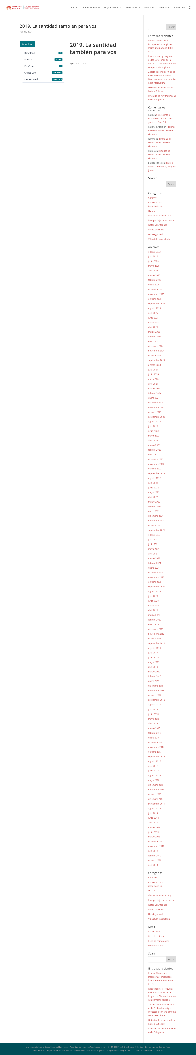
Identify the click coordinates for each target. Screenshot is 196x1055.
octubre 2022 (154, 468)
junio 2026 (153, 261)
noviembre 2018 (156, 690)
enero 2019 (154, 680)
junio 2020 (153, 600)
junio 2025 (153, 317)
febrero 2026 (154, 279)
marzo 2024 (154, 388)
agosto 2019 (154, 648)
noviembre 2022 (156, 464)
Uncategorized (155, 234)
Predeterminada (156, 229)
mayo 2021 (153, 548)
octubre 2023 (154, 412)
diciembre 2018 (155, 685)
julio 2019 (153, 652)
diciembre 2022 (155, 459)
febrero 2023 (154, 449)
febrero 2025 (154, 336)
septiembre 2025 (156, 303)
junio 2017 (153, 770)
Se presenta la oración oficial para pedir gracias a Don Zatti (160, 118)
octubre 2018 (154, 695)
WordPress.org (155, 945)
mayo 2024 (153, 379)
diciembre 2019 (155, 629)
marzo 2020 (154, 614)
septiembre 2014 (156, 803)
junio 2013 (153, 832)
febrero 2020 (154, 619)
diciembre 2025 (155, 289)
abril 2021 (153, 553)
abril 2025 (153, 327)
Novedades (131, 7)
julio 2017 (153, 766)
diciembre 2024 (155, 346)
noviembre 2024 (156, 350)
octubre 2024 (154, 355)
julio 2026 (153, 256)
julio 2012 (153, 850)
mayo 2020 (153, 605)
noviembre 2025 (156, 294)
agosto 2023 (154, 421)
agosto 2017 (154, 761)
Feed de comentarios (158, 940)
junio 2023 (153, 430)
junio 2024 (153, 374)
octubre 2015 (154, 794)
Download (27, 44)
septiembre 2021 (156, 530)
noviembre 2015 (156, 789)
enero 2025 (154, 341)
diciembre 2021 (155, 515)
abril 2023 (153, 440)
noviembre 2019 (156, 633)
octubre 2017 (154, 751)
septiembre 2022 (156, 473)
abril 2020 (153, 610)
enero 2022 (154, 511)
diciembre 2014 (155, 798)
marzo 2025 (154, 331)
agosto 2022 (154, 478)
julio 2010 (153, 864)
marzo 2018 (154, 728)
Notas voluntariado (157, 224)
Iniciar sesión (154, 931)
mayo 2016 (153, 780)
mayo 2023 (153, 435)
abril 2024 (153, 383)
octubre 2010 (154, 860)
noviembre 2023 (156, 407)
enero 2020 (154, 624)
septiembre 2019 (156, 643)
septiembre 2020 (156, 586)
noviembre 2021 (156, 520)
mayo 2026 (153, 265)
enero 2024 (154, 397)
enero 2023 (154, 454)
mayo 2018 (153, 718)
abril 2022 (153, 496)
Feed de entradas (157, 936)
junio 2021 (153, 544)
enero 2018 (154, 737)
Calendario (164, 7)
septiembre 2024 (156, 360)
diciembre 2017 (155, 742)
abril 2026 (153, 270)
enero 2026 (154, 284)
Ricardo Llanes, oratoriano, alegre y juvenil (161, 166)
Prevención (179, 7)
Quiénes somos (89, 7)
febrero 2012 (154, 855)
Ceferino (152, 197)
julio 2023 (153, 426)
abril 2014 (153, 822)
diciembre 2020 (155, 572)
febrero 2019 (154, 676)
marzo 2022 (154, 501)
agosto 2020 (154, 591)
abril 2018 (153, 723)
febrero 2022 (154, 506)
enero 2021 (154, 567)
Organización (111, 7)
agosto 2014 (154, 808)
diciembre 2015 (155, 784)
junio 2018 (153, 714)
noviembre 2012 (156, 846)
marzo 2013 (154, 836)
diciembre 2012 (155, 841)
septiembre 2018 (156, 699)
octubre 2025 (154, 298)
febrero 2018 (154, 732)
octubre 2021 (154, 525)
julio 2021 (153, 539)
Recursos (149, 7)
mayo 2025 (153, 322)
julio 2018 (153, 709)
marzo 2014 (154, 827)
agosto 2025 (154, 308)
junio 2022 (153, 487)
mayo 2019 (153, 662)
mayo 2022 (153, 492)
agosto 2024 (154, 364)
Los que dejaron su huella (161, 220)
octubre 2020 (154, 581)
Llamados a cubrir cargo (160, 215)
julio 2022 (153, 482)
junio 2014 (153, 817)
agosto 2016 (154, 775)
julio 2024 (153, 369)
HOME (151, 210)
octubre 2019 (154, 638)
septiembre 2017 (156, 756)
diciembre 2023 (155, 402)
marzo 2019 (154, 671)
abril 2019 (153, 666)
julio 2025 (153, 312)
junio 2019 (153, 657)
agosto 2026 (154, 251)
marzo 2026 (154, 275)
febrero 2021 (154, 563)
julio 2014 (153, 813)
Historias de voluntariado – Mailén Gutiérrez (161, 130)
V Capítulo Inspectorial (159, 239)
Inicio (74, 7)
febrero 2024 (154, 393)
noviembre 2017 (156, 747)
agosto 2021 (154, 534)
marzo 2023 (154, 445)
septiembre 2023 (156, 416)
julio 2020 (153, 596)
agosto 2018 (154, 704)
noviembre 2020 (156, 577)
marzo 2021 (154, 558)
